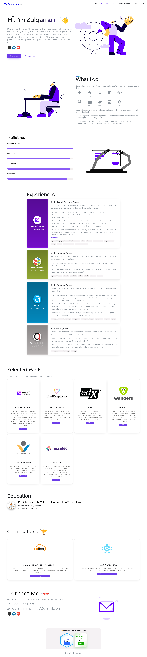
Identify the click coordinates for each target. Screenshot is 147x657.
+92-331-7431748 (20, 604)
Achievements (125, 4)
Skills (96, 4)
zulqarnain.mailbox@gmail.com (34, 608)
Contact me (14, 56)
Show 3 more (54, 237)
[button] (107, 37)
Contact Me (139, 4)
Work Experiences (108, 4)
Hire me (67, 643)
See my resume (30, 56)
